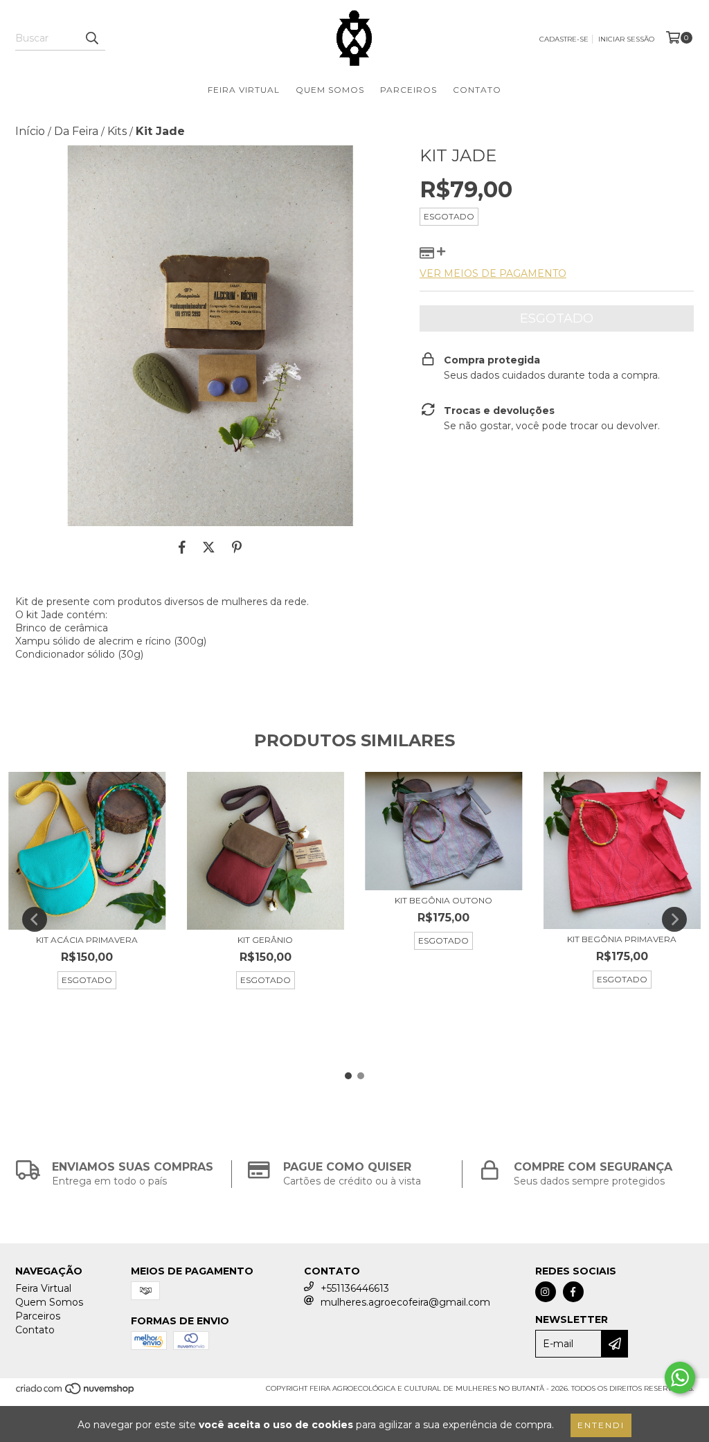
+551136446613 (355, 1288)
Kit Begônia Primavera (621, 939)
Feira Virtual (244, 89)
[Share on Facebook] (182, 547)
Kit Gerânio (265, 940)
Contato (477, 89)
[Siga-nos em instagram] (545, 1291)
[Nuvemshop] (75, 1393)
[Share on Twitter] (208, 547)
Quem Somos (330, 89)
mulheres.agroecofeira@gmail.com (405, 1302)
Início (30, 131)
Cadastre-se (564, 39)
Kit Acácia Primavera (87, 940)
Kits (117, 131)
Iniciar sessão (626, 39)
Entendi (601, 1425)
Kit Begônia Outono (443, 900)
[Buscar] (91, 38)
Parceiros (408, 89)
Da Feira (76, 131)
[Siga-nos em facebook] (573, 1291)
